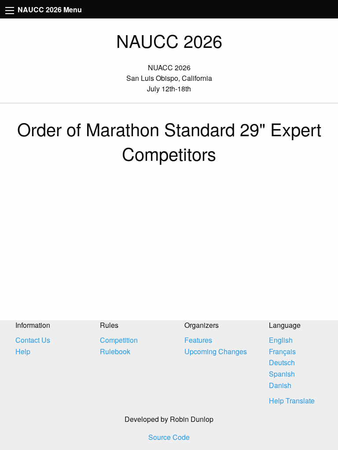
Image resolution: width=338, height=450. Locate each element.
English (281, 340)
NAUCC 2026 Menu (49, 9)
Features (198, 340)
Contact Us (32, 340)
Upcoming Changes (215, 351)
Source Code (169, 437)
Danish (280, 385)
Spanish (282, 374)
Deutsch (282, 362)
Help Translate (292, 401)
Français (282, 351)
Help (22, 351)
